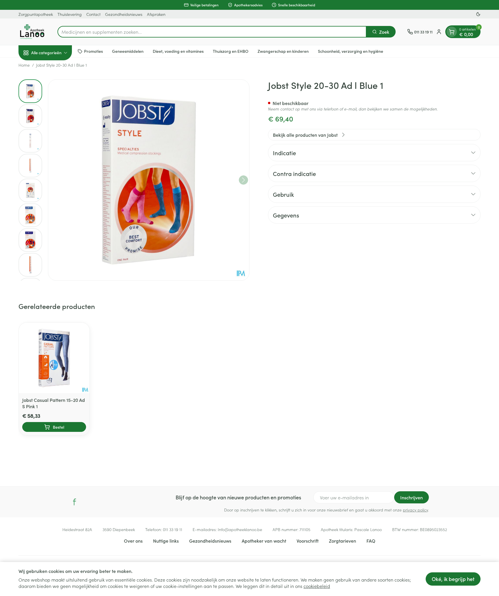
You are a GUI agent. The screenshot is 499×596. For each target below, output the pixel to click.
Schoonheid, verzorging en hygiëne (350, 51)
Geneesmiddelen (128, 51)
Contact (93, 14)
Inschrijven (411, 497)
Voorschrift (308, 540)
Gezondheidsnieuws (123, 14)
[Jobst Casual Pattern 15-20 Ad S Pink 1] (54, 358)
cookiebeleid (317, 586)
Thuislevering (69, 14)
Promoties (93, 51)
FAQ (370, 540)
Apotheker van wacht (264, 540)
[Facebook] (74, 502)
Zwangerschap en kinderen (283, 51)
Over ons (133, 540)
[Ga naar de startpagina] (32, 31)
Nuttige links (166, 540)
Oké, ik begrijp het (453, 578)
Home (24, 65)
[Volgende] (243, 180)
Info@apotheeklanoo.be (240, 529)
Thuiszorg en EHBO (230, 51)
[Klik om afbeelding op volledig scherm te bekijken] (148, 180)
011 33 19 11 (172, 529)
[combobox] (211, 32)
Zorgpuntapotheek (35, 14)
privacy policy (415, 510)
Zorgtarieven (342, 540)
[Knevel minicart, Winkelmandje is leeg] (451, 32)
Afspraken (156, 14)
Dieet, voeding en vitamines (178, 51)
